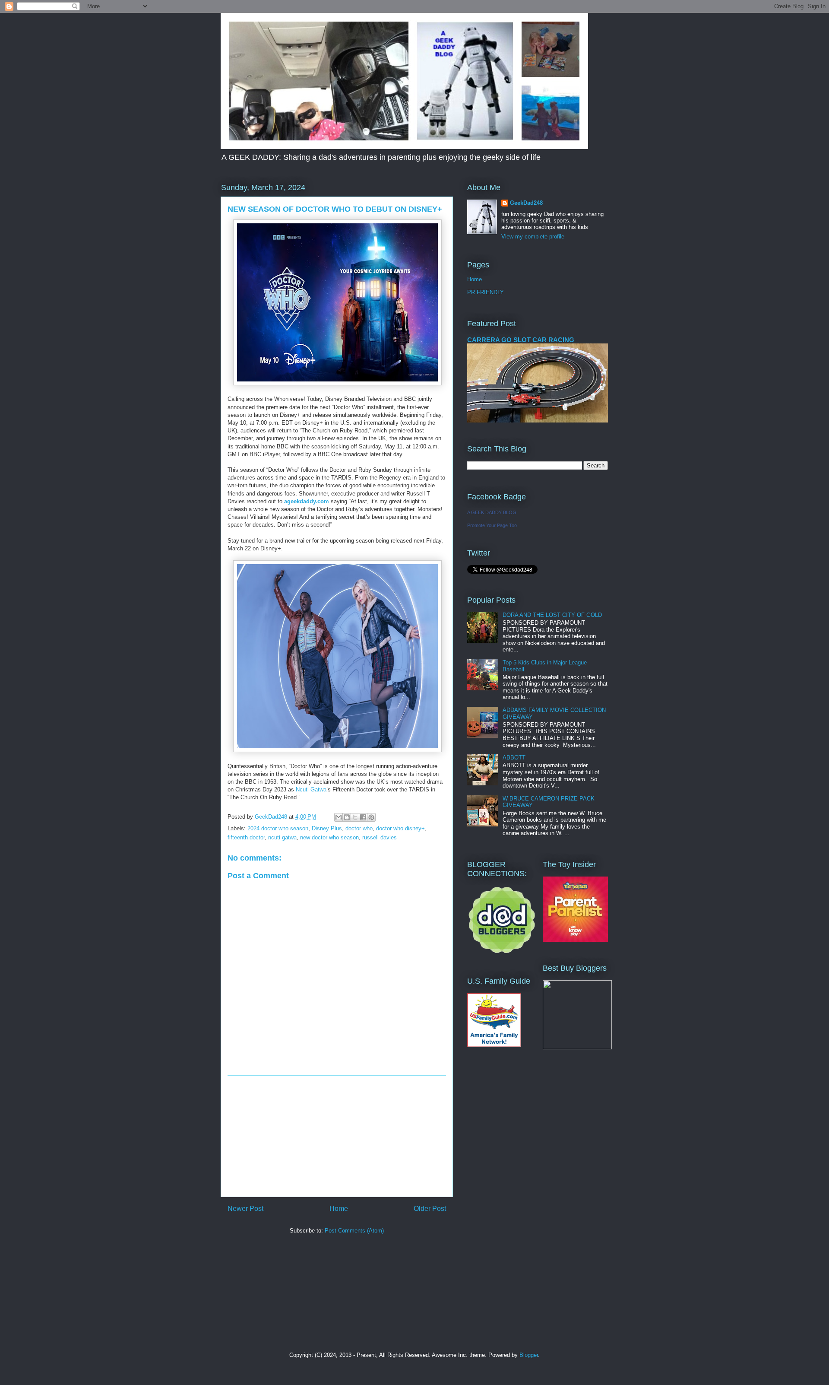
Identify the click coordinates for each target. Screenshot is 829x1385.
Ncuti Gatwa (311, 789)
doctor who (359, 828)
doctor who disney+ (400, 828)
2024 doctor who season (277, 828)
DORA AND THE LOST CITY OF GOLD (552, 615)
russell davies (379, 837)
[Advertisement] (337, 1136)
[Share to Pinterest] (371, 817)
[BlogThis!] (346, 817)
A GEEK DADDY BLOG (491, 512)
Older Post (430, 1208)
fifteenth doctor (246, 837)
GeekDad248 (526, 203)
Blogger (528, 1355)
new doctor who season (329, 837)
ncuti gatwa (282, 837)
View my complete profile (532, 236)
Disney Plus (327, 828)
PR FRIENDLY (485, 292)
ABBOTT (514, 757)
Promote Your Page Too (492, 525)
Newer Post (245, 1208)
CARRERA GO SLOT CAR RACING (520, 339)
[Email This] (338, 817)
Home (338, 1208)
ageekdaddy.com (306, 501)
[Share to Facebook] (363, 817)
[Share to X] (355, 817)
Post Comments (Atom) (354, 1230)
